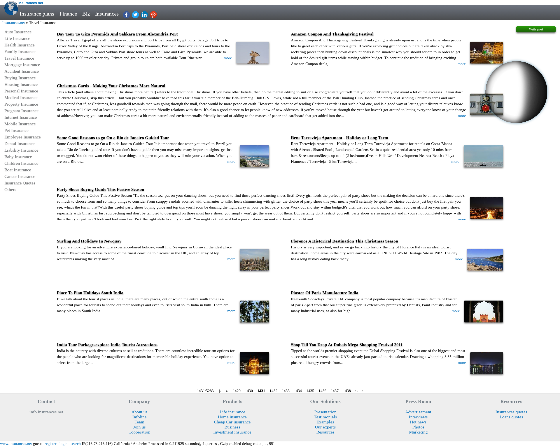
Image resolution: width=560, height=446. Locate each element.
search (76, 443)
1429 (237, 391)
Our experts (325, 427)
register (50, 443)
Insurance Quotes (19, 183)
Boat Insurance (17, 169)
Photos (418, 427)
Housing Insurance (21, 84)
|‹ (220, 391)
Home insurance (232, 416)
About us (139, 411)
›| (363, 391)
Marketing (418, 432)
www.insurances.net (16, 443)
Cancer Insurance (19, 176)
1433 (286, 391)
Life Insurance (17, 38)
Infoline (139, 416)
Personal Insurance (21, 90)
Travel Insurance (19, 58)
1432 (273, 391)
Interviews (418, 416)
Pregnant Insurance (21, 110)
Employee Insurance (22, 137)
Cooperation (139, 432)
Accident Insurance (21, 71)
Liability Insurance (21, 150)
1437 (335, 391)
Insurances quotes (511, 411)
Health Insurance (19, 44)
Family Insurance (19, 51)
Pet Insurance (16, 130)
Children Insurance (21, 163)
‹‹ (227, 391)
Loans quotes (511, 416)
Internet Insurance (20, 117)
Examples (325, 421)
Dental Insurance (19, 143)
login (64, 443)
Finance (68, 14)
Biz (86, 14)
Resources (325, 432)
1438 (347, 391)
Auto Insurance (18, 31)
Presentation (325, 411)
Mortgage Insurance (22, 64)
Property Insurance (21, 104)
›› (356, 391)
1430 (249, 391)
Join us (139, 427)
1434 (298, 391)
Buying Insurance (20, 77)
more (228, 58)
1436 (322, 391)
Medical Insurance (20, 97)
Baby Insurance (18, 156)
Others (10, 189)
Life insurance (232, 411)
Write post (536, 29)
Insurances (107, 14)
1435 (310, 391)
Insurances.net (13, 22)
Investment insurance (232, 432)
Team (139, 421)
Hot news (418, 421)
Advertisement (418, 411)
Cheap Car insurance (232, 421)
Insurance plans (37, 14)
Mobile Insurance (20, 123)
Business (232, 427)
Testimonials (325, 416)
